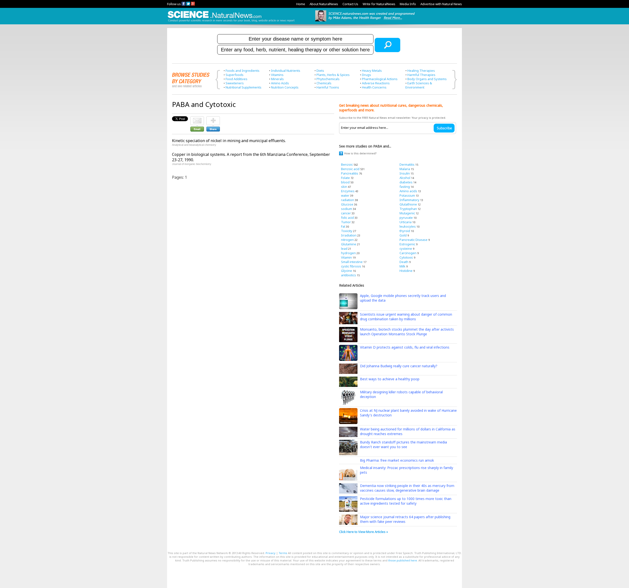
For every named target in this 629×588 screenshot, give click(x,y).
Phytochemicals (328, 79)
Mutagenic (407, 213)
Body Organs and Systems (427, 79)
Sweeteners (235, 83)
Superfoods (234, 75)
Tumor (346, 222)
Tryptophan (408, 208)
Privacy (270, 553)
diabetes (406, 182)
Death (404, 262)
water (345, 195)
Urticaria (406, 222)
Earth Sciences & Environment (418, 85)
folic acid (347, 217)
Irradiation (349, 235)
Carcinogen (408, 253)
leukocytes (408, 226)
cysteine (406, 248)
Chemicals (323, 83)
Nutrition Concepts (285, 87)
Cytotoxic (406, 257)
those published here (402, 560)
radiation (347, 200)
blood (345, 182)
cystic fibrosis (351, 266)
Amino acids (408, 191)
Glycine (346, 270)
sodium (346, 208)
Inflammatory (409, 200)
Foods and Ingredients (242, 70)
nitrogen (347, 239)
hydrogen (348, 253)
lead (344, 248)
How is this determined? (360, 153)
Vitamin (346, 257)
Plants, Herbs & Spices (333, 75)
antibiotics (348, 275)
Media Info (408, 4)
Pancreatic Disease (414, 239)
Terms (283, 553)
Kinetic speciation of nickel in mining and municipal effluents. (229, 140)
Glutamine (348, 244)
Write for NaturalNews (379, 4)
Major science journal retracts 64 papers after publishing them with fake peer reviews (405, 519)
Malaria (405, 169)
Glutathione (408, 204)
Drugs (366, 75)
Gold (403, 235)
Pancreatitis (349, 173)
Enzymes (348, 191)
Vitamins (277, 75)
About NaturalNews (324, 4)
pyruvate (406, 217)
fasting (405, 186)
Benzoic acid (350, 169)
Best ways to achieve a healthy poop (389, 379)
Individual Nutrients (285, 70)
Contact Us (350, 4)
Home (300, 4)
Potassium (407, 195)
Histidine (406, 270)
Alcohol (405, 178)
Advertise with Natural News (441, 4)
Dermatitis (407, 164)
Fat (343, 226)
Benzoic (347, 164)
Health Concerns (374, 87)
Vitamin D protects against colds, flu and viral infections (404, 347)
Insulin (405, 173)
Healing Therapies (421, 70)
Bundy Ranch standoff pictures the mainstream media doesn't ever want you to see (403, 444)
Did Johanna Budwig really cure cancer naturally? (398, 366)
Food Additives (236, 79)
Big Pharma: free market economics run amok (397, 460)
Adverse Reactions (376, 83)
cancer (346, 213)
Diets (320, 70)
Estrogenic (407, 244)
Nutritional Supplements (243, 87)
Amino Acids (280, 83)
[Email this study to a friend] (197, 118)
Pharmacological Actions (380, 79)
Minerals (277, 79)
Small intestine (352, 262)
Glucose (347, 204)
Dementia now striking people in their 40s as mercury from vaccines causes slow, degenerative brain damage (407, 488)
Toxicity (346, 231)
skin (344, 186)
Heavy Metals (372, 70)
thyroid (405, 231)
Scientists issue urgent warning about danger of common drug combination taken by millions (406, 316)
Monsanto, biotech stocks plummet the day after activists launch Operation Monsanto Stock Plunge (407, 331)
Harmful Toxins (327, 87)
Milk (402, 266)
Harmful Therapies (421, 75)
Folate (345, 178)
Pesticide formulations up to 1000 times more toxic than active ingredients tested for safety (405, 501)
